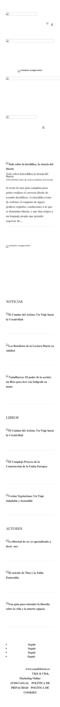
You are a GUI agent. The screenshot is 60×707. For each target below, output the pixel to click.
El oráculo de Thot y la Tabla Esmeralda (26, 584)
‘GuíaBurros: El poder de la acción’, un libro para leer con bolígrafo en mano (27, 395)
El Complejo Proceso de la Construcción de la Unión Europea (24, 475)
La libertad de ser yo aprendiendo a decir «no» (30, 553)
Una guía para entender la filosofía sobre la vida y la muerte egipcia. (29, 617)
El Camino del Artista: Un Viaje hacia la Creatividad (27, 326)
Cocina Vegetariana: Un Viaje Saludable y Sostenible (26, 507)
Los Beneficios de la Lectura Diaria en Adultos (25, 357)
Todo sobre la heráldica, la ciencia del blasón (27, 175)
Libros (38, 180)
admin (14, 180)
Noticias (48, 180)
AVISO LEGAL (19, 683)
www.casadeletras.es (38, 669)
